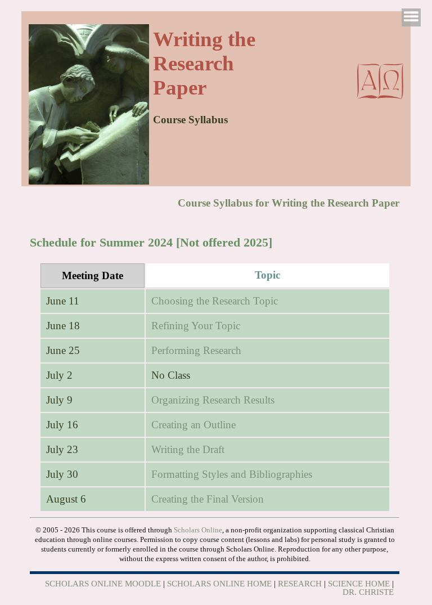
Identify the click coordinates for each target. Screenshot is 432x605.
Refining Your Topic (195, 325)
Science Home (359, 583)
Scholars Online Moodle (103, 583)
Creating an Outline (193, 425)
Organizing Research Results (212, 400)
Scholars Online (198, 530)
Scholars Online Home (219, 583)
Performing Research (196, 350)
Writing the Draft (187, 449)
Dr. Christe (368, 592)
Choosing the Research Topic (214, 301)
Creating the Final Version (207, 499)
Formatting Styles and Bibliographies (231, 474)
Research (300, 583)
